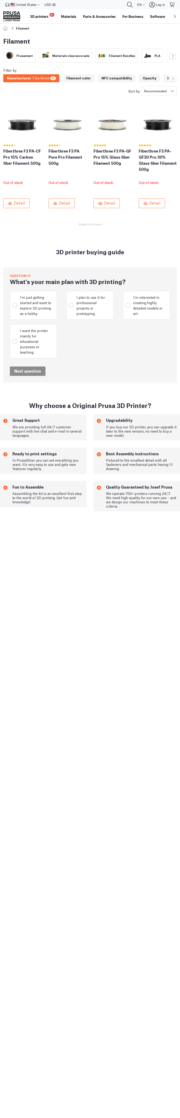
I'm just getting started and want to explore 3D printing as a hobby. (35, 305)
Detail (19, 202)
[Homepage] (6, 28)
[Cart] (172, 5)
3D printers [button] (41, 16)
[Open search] (130, 5)
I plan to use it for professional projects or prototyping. (90, 305)
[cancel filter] (53, 77)
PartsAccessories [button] (99, 16)
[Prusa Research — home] (11, 16)
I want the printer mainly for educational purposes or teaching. (34, 341)
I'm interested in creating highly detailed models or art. (148, 305)
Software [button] (157, 16)
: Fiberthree (28, 77)
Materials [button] (68, 16)
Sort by (134, 91)
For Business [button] (132, 16)
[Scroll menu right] (175, 16)
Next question (27, 371)
